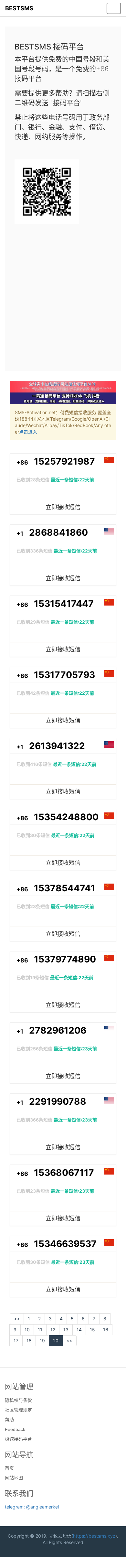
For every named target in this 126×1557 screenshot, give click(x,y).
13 (65, 1329)
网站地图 (14, 1477)
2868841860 (58, 532)
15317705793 (64, 674)
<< (17, 1318)
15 (92, 1329)
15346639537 (65, 1243)
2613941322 (57, 745)
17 (16, 1340)
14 (79, 1329)
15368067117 (64, 1172)
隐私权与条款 (18, 1400)
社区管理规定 (18, 1409)
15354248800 (66, 816)
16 (105, 1329)
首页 (9, 1468)
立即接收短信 (63, 507)
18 (29, 1340)
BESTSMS (19, 8)
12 (52, 1329)
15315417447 (64, 603)
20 (55, 1340)
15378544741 (64, 888)
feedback (15, 1429)
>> (69, 1340)
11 (40, 1329)
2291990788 (57, 1101)
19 (42, 1340)
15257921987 (64, 461)
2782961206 (57, 1030)
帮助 (9, 1419)
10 (27, 1329)
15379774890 (65, 959)
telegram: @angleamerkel (32, 1506)
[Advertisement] (63, 295)
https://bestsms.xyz (94, 1536)
